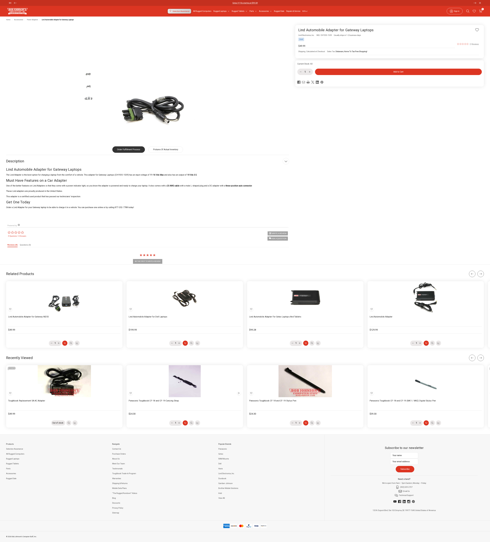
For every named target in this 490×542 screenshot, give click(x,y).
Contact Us (116, 449)
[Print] (308, 82)
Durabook (222, 478)
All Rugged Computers (15, 454)
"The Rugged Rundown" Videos (124, 493)
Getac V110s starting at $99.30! (245, 3)
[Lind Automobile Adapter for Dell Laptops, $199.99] (185, 297)
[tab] (13, 245)
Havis (220, 469)
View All (221, 498)
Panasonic (222, 449)
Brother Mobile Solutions (228, 488)
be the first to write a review (147, 261)
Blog (114, 498)
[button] (277, 238)
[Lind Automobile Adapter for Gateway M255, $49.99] (64, 297)
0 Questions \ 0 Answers (17, 236)
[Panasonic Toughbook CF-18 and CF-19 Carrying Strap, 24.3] (185, 381)
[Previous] (15, 3)
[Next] (474, 3)
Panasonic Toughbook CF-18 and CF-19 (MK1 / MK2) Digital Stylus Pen (403, 400)
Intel (220, 493)
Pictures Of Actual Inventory (165, 149)
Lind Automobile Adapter (381, 316)
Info (304, 11)
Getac (220, 454)
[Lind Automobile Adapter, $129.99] (426, 297)
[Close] (480, 3)
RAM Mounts (223, 459)
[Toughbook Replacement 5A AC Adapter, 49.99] (64, 381)
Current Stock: (305, 64)
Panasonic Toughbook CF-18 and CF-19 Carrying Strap (154, 400)
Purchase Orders (119, 454)
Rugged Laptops (12, 459)
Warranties (116, 478)
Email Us (406, 491)
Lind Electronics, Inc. (226, 473)
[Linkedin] (317, 82)
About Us (116, 459)
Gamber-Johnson (225, 483)
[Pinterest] (321, 82)
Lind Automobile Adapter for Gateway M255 (28, 316)
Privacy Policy (117, 508)
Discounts (116, 503)
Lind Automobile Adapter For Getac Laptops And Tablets (275, 316)
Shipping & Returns (120, 483)
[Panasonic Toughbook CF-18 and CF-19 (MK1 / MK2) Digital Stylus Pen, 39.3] (426, 381)
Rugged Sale (11, 478)
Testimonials (117, 469)
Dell (219, 464)
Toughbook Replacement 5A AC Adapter (26, 400)
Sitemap (115, 513)
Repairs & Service (293, 11)
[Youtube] (394, 501)
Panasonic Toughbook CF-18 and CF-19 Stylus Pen (272, 400)
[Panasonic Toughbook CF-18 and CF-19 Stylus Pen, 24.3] (305, 381)
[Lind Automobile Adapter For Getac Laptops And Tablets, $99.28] (305, 297)
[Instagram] (408, 501)
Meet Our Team (118, 464)
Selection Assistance (14, 449)
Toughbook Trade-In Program (124, 473)
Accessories (11, 473)
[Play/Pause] (10, 3)
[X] (312, 82)
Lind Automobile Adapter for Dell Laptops (148, 316)
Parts (8, 469)
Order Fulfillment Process (128, 149)
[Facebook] (298, 82)
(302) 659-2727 (406, 487)
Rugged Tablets (12, 464)
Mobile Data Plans (119, 488)
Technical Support (406, 495)
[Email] (303, 82)
